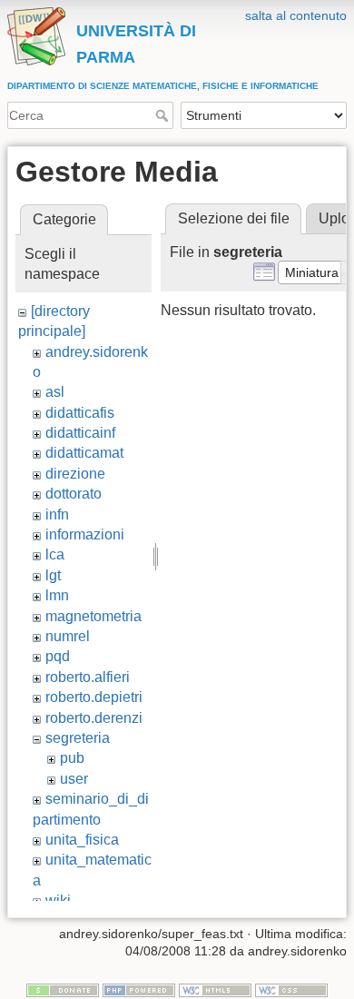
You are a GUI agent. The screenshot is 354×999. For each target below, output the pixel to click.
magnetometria (93, 616)
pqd (57, 656)
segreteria (77, 738)
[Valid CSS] (291, 989)
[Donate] (62, 989)
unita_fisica (82, 839)
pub (72, 758)
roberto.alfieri (87, 677)
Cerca (163, 115)
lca (54, 554)
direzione (75, 473)
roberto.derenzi (94, 718)
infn (57, 514)
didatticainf (80, 432)
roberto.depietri (94, 697)
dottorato (73, 493)
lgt (53, 575)
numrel (67, 636)
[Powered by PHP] (139, 989)
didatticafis (79, 412)
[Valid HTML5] (215, 989)
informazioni (84, 534)
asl (54, 392)
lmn (57, 595)
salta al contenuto (296, 15)
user (74, 778)
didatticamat (84, 452)
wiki (58, 900)
